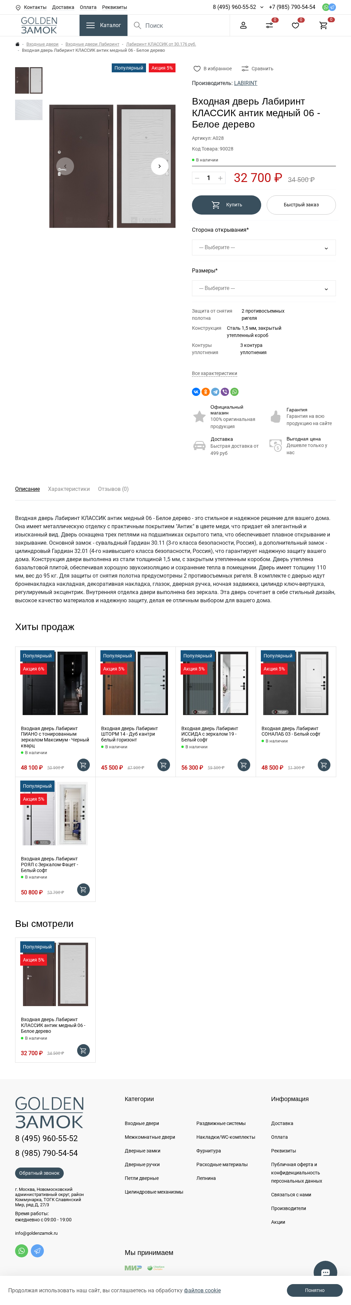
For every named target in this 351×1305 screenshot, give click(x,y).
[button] (160, 166)
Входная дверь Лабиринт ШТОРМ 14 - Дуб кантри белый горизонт (129, 734)
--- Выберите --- (217, 247)
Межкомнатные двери (150, 1137)
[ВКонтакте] (196, 392)
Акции (278, 1222)
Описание (27, 489)
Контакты (35, 7)
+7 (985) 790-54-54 (292, 7)
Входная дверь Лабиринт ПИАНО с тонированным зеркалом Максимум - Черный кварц (55, 737)
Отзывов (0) (113, 489)
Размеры (203, 270)
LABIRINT (245, 83)
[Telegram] (215, 392)
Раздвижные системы (221, 1123)
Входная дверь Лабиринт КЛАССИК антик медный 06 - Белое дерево (53, 1025)
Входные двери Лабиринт (92, 44)
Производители (288, 1208)
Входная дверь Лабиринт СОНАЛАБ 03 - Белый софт (291, 731)
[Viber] (225, 392)
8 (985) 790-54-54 (46, 1153)
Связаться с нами (291, 1194)
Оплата (88, 7)
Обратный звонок (39, 1173)
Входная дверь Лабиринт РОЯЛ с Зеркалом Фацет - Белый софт (49, 864)
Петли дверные (142, 1178)
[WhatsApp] (234, 392)
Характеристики (69, 489)
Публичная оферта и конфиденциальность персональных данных (296, 1173)
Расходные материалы (222, 1164)
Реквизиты (114, 7)
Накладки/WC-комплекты (225, 1137)
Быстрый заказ (301, 204)
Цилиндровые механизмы (154, 1192)
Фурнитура (208, 1150)
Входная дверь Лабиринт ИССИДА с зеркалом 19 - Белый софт (209, 734)
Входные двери (42, 44)
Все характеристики (214, 373)
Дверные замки (142, 1150)
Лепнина (206, 1178)
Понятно (315, 1290)
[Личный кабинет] (243, 25)
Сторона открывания (219, 230)
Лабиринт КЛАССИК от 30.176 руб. (161, 44)
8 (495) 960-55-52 (234, 7)
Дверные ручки (142, 1164)
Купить (234, 204)
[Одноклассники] (206, 392)
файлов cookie (202, 1290)
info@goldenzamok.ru (36, 1233)
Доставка (63, 7)
